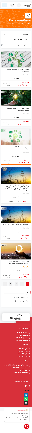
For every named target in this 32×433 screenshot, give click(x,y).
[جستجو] (2, 45)
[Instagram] (26, 403)
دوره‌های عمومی (19, 297)
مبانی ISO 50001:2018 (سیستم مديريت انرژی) (16, 224)
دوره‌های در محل (19, 301)
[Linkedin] (26, 395)
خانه (29, 24)
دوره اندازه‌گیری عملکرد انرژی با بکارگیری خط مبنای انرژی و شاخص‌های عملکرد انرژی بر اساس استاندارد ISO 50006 (16, 188)
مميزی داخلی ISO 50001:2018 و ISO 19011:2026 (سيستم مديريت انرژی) (19, 262)
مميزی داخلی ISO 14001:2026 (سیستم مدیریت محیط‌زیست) (18, 109)
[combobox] (16, 34)
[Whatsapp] (26, 399)
